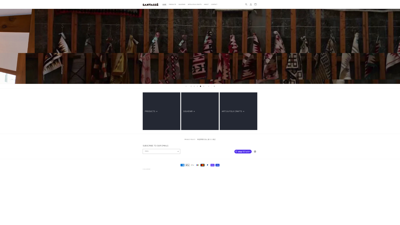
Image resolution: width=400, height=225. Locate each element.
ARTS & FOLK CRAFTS (232, 111)
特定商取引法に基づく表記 (206, 139)
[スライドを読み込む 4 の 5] (200, 86)
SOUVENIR (188, 111)
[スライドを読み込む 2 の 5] (194, 86)
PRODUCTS (150, 111)
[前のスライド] (186, 86)
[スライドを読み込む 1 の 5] (191, 86)
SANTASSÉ (148, 169)
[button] (246, 4)
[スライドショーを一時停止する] (214, 86)
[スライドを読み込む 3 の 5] (197, 86)
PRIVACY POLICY (189, 139)
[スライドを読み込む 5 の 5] (203, 86)
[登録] (178, 151)
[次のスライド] (208, 86)
